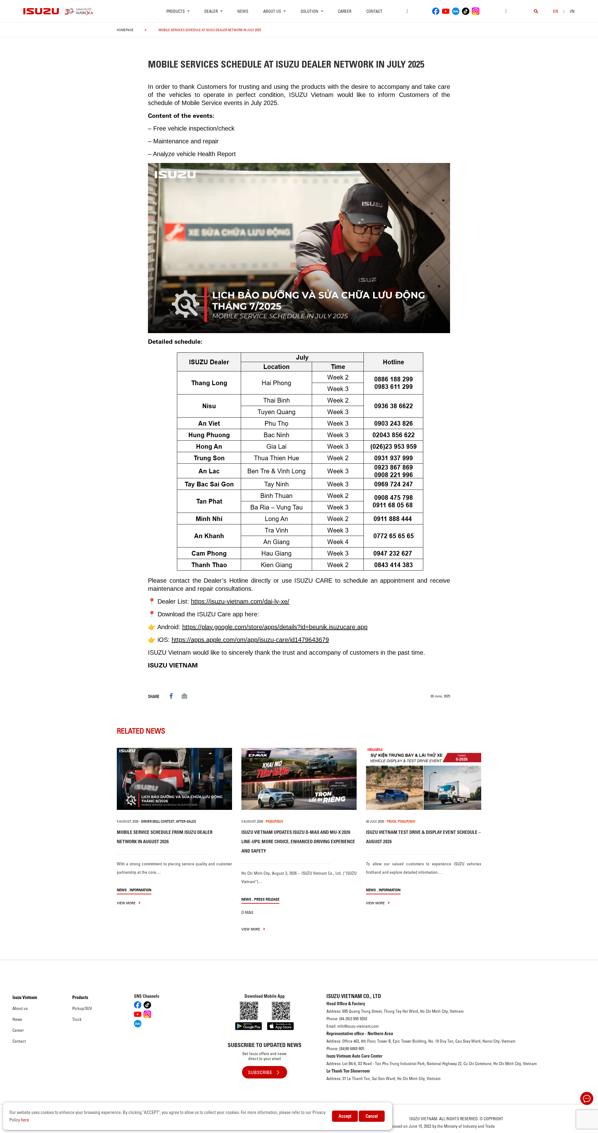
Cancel (372, 1116)
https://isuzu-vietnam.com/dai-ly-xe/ (240, 601)
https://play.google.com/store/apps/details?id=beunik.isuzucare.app (275, 627)
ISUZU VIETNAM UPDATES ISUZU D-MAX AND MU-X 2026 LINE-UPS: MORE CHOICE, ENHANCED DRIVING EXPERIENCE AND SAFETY (298, 841)
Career (344, 11)
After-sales (186, 821)
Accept (345, 1116)
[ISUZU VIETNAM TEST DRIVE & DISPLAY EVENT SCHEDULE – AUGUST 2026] (423, 779)
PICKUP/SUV (274, 821)
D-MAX (247, 912)
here (25, 1120)
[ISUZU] (41, 11)
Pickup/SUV (82, 1008)
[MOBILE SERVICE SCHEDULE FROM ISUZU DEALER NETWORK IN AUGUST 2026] (174, 779)
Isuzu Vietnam (24, 997)
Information (140, 889)
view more (126, 903)
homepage (125, 30)
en (555, 11)
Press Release (266, 899)
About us (20, 1008)
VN (572, 11)
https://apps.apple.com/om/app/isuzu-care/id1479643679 (250, 639)
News (242, 11)
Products (80, 997)
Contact (374, 11)
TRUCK (391, 821)
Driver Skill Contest (157, 821)
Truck (77, 1019)
